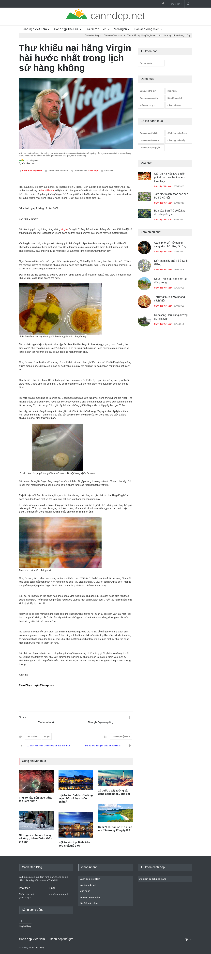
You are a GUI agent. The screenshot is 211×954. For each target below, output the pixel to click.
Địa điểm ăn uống (89, 903)
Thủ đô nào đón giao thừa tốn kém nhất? (103, 746)
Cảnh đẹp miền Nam (149, 140)
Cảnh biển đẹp (174, 105)
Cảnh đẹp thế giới (148, 91)
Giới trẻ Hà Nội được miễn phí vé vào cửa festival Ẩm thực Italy (169, 177)
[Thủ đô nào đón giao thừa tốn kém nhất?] (36, 781)
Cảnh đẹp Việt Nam (34, 29)
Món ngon (120, 29)
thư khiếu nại (47, 190)
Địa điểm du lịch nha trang (152, 879)
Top (185, 939)
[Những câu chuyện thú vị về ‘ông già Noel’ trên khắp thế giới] (36, 820)
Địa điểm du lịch (96, 29)
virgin (64, 229)
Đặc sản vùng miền (147, 29)
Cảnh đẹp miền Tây (176, 140)
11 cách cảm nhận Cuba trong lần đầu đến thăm (48, 746)
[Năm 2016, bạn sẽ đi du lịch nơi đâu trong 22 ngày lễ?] (115, 813)
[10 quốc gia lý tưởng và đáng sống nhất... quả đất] (115, 778)
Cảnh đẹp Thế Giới (66, 29)
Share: (23, 717)
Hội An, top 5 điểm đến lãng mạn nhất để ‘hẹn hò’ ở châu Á (76, 798)
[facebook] (163, 3)
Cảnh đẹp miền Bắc (149, 133)
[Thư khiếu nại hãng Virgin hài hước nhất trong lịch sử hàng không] (76, 113)
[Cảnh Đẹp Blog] (105, 20)
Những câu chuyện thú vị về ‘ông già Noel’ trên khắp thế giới (35, 838)
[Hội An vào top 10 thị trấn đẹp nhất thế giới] (76, 825)
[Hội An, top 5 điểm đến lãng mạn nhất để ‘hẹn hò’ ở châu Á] (76, 780)
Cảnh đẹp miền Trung (177, 133)
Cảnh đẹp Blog (37, 947)
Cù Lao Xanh (146, 63)
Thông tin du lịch (147, 105)
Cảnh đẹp (93, 170)
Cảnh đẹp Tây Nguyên (150, 148)
